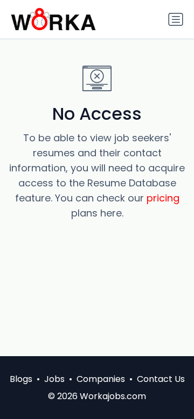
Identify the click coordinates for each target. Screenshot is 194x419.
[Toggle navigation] (175, 19)
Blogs (21, 379)
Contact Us (161, 379)
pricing (163, 198)
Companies (101, 379)
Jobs (54, 379)
